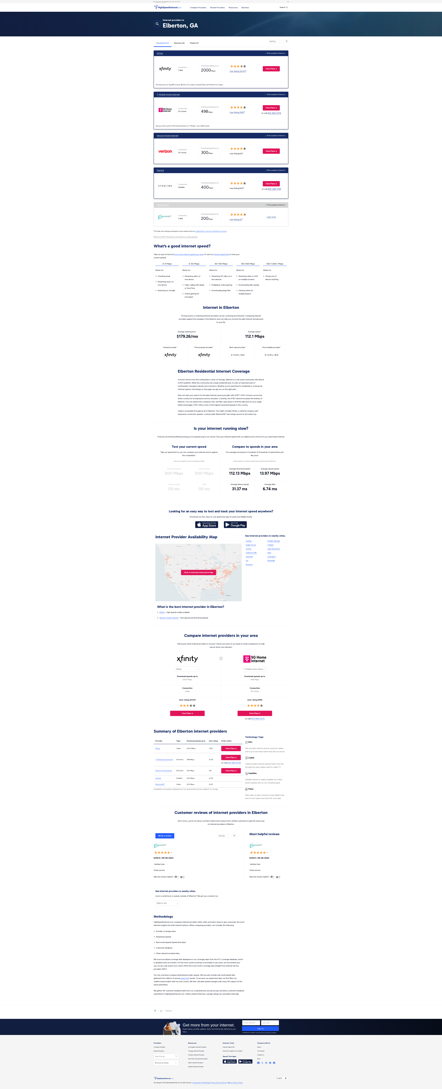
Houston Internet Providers (196, 1055)
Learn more (271, 217)
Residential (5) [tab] (162, 43)
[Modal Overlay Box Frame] (221, 1027)
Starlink (160, 170)
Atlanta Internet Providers (196, 1066)
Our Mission (261, 1051)
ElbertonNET (163, 205)
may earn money (161, 1)
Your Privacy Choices (236, 1082)
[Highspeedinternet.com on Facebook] (258, 1063)
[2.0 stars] (159, 852)
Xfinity (160, 53)
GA (161, 1011)
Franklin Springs (273, 541)
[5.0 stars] (168, 852)
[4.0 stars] (165, 852)
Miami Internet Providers (195, 1063)
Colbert (270, 545)
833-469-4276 (274, 113)
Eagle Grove (251, 545)
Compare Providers (198, 7)
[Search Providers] (176, 1056)
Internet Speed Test (228, 1047)
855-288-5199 (274, 189)
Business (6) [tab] (179, 43)
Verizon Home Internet (167, 135)
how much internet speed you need (189, 254)
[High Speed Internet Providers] (167, 7)
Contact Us (260, 1055)
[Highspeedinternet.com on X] (262, 1063)
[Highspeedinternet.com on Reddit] (270, 1063)
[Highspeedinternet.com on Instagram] (266, 1063)
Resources (233, 7)
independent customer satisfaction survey (210, 231)
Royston (249, 564)
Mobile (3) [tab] (194, 43)
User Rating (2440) (238, 71)
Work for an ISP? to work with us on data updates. (176, 237)
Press (258, 1059)
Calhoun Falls (251, 553)
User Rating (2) (236, 219)
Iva (247, 560)
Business (245, 7)
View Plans (269, 69)
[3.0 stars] (162, 852)
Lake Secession (273, 549)
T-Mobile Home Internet (168, 94)
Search (283, 7)
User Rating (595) (237, 112)
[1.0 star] (155, 852)
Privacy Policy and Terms (218, 1082)
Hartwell (249, 557)
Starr (269, 553)
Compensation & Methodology (201, 1082)
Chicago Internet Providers (196, 1051)
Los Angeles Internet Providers (197, 1047)
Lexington (271, 557)
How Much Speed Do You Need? (232, 1051)
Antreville (271, 560)
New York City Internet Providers (198, 1059)
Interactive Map (198, 572)
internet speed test (221, 254)
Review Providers (217, 7)
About (259, 1047)
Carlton (249, 541)
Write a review (164, 836)
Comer (248, 549)
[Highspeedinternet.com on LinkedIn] (274, 1063)
